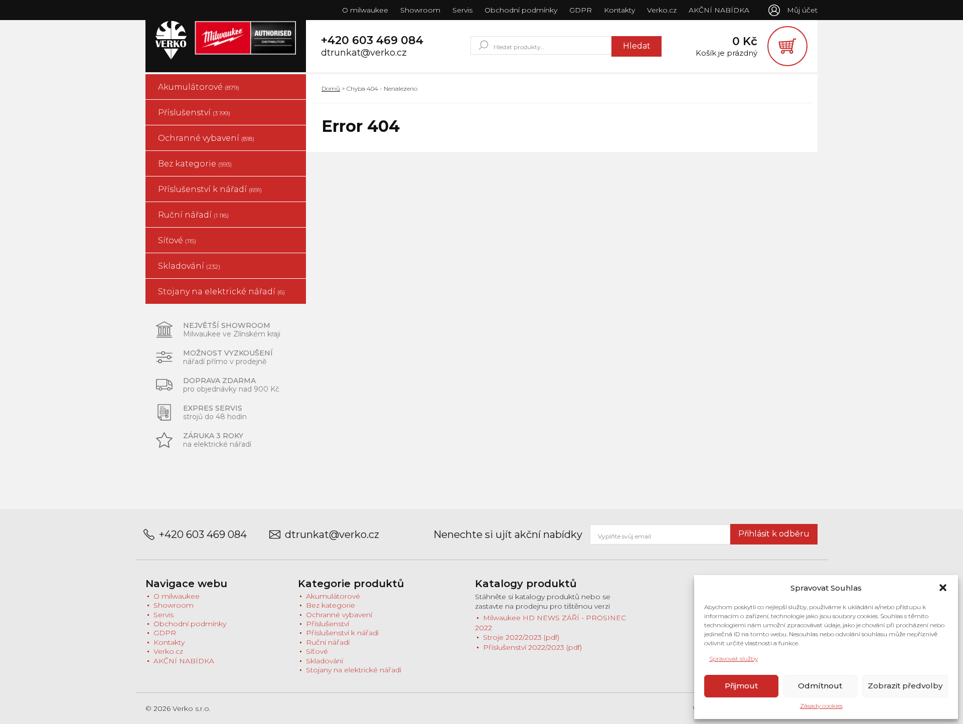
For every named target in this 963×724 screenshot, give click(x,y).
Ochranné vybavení (206, 138)
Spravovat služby (733, 658)
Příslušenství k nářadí (210, 189)
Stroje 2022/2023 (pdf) (521, 637)
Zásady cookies (821, 705)
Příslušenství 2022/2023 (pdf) (532, 647)
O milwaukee (365, 10)
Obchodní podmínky (521, 10)
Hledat (637, 46)
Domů (331, 88)
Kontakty (619, 10)
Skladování (189, 266)
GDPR (580, 10)
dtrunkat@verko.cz (364, 53)
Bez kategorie (195, 163)
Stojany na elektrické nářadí (221, 291)
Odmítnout (820, 685)
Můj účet (802, 10)
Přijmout (741, 685)
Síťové (177, 240)
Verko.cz (662, 10)
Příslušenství (194, 112)
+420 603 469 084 (372, 40)
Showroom (420, 10)
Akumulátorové (198, 87)
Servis (462, 10)
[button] (943, 588)
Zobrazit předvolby (905, 685)
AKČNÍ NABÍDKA (719, 10)
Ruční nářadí (193, 215)
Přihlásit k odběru (774, 533)
